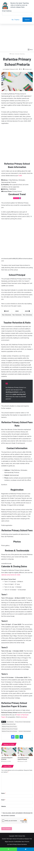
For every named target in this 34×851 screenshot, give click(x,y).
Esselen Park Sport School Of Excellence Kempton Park (17, 838)
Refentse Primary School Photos (9, 726)
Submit (27, 19)
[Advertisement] (17, 27)
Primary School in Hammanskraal (22, 721)
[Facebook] (13, 737)
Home (12, 54)
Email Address (7, 11)
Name (3, 793)
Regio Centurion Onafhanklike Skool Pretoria (17, 841)
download (24, 717)
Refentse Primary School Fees (8, 724)
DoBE (20, 175)
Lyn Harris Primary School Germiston (17, 844)
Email (3, 799)
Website (3, 806)
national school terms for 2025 (10, 575)
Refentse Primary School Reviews (9, 731)
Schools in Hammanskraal (25, 731)
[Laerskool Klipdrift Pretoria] (8, 751)
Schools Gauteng (19, 54)
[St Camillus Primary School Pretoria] (25, 751)
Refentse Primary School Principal (9, 729)
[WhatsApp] (17, 737)
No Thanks (15, 19)
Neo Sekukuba (10, 721)
